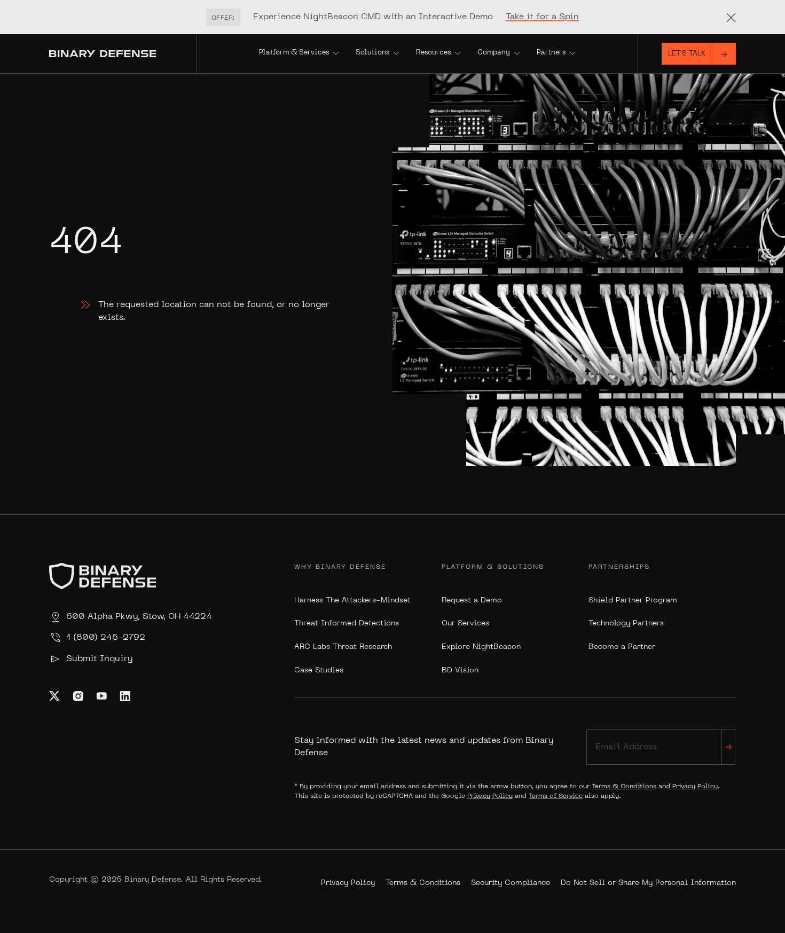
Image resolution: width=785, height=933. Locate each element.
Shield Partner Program (632, 600)
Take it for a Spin (542, 17)
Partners (551, 53)
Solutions (372, 53)
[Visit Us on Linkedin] (125, 696)
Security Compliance (510, 883)
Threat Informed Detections (346, 623)
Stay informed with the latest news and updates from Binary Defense (423, 746)
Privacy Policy (695, 786)
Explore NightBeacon (481, 647)
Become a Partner (621, 647)
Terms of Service (556, 796)
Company (493, 53)
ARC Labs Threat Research (343, 647)
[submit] (728, 747)
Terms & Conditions (624, 786)
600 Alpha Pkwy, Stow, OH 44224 (139, 617)
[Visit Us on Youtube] (101, 696)
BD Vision (460, 670)
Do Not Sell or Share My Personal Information (648, 883)
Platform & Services (294, 53)
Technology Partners (626, 623)
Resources (433, 53)
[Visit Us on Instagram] (78, 696)
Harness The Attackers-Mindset (352, 600)
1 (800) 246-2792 (105, 637)
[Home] (123, 53)
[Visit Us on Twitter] (54, 696)
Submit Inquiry (99, 659)
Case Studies (318, 670)
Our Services (465, 623)
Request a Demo (472, 600)
